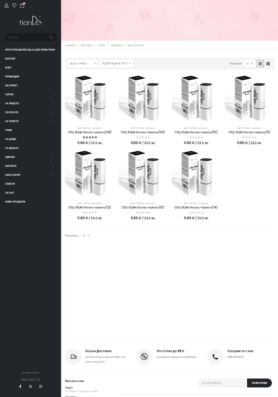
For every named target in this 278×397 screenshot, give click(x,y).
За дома (10, 139)
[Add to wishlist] (108, 80)
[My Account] (6, 5)
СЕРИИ (9, 94)
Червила (97, 128)
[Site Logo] (30, 20)
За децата (12, 148)
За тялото (12, 121)
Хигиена (11, 166)
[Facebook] (20, 386)
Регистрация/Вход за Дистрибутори (30, 49)
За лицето (12, 103)
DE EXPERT (11, 85)
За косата (11, 112)
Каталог (10, 58)
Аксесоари (12, 175)
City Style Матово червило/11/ (249, 132)
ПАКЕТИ (10, 183)
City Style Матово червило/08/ (90, 132)
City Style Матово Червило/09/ (143, 132)
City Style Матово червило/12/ (89, 207)
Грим (8, 130)
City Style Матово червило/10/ (196, 132)
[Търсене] (51, 37)
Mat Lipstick (84, 128)
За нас (9, 192)
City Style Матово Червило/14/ (196, 207)
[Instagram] (41, 386)
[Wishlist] (14, 5)
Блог (8, 67)
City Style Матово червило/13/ (142, 207)
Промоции (12, 76)
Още (92, 118)
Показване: (236, 63)
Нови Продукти (15, 201)
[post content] (89, 98)
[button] (260, 63)
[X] (30, 386)
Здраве (10, 157)
